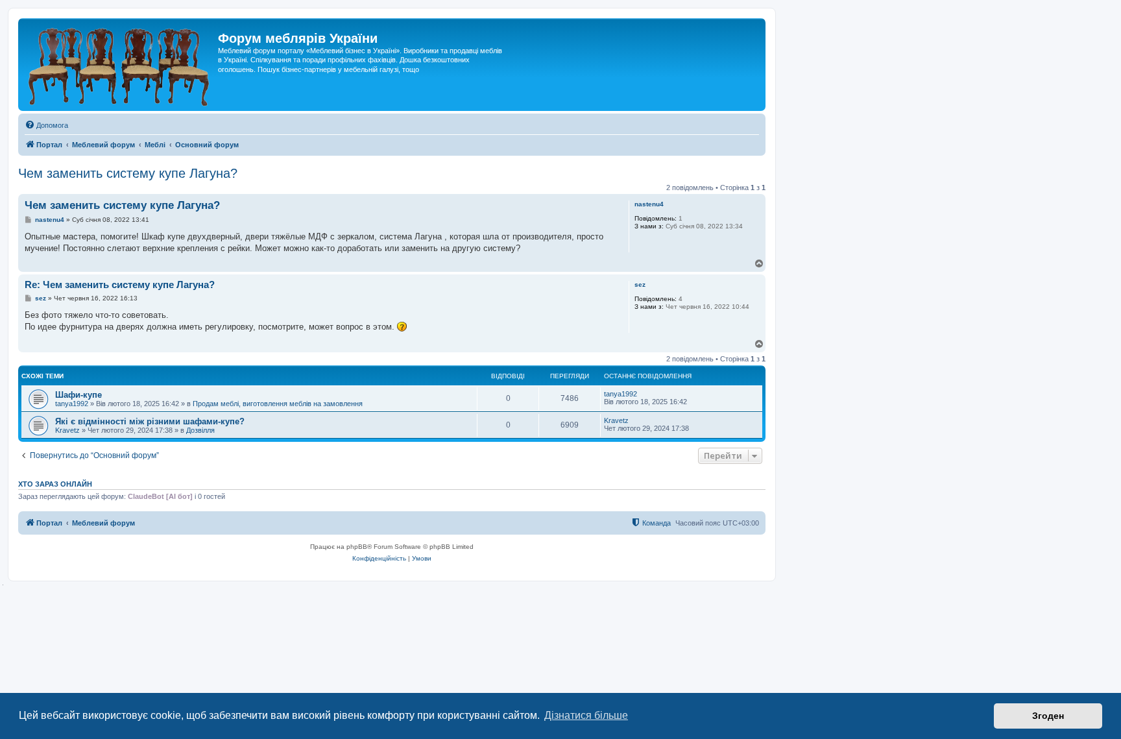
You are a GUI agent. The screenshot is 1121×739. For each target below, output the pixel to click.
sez (639, 284)
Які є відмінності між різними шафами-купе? (150, 421)
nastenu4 (649, 204)
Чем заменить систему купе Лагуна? (127, 173)
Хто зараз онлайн (55, 484)
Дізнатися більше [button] (586, 715)
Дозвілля (200, 430)
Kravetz (67, 430)
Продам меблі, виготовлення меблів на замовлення (278, 403)
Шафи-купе (78, 395)
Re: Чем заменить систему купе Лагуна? (120, 284)
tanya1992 (71, 403)
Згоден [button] (1048, 715)
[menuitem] (46, 125)
